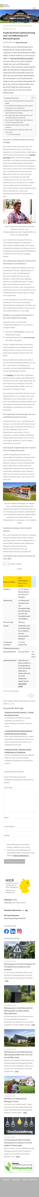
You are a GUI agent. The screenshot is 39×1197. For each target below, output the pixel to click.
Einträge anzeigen (15, 563)
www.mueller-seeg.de (22, 685)
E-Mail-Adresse (9, 826)
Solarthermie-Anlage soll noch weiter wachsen (17, 126)
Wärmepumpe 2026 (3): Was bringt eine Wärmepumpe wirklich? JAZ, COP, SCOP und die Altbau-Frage (18, 1054)
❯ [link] (34, 695)
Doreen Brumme (21, 42)
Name (6, 817)
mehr (7, 980)
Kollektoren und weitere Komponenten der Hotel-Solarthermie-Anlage (19, 111)
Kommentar (8, 787)
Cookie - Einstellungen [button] (29, 1179)
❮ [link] (27, 695)
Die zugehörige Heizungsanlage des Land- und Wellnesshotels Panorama (19, 116)
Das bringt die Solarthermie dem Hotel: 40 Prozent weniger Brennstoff (19, 121)
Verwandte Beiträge (14, 134)
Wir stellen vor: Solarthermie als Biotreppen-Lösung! (15, 1100)
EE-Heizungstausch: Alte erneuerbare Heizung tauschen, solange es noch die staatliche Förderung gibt (18, 1142)
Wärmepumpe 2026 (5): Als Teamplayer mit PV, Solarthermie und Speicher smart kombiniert (19, 966)
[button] (16, 581)
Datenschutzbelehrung (21, 855)
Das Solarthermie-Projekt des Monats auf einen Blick (18, 130)
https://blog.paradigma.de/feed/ (15, 918)
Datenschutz (16, 1179)
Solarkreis (10, 375)
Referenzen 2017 (9, 28)
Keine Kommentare (25, 25)
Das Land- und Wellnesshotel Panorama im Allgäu (19, 102)
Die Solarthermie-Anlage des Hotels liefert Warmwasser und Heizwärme (19, 106)
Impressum (6, 1179)
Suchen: (19, 568)
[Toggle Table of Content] (31, 98)
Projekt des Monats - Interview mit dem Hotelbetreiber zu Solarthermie (17, 751)
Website (7, 835)
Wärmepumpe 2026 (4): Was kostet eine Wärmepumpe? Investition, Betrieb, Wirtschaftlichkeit (18, 1010)
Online (10, 899)
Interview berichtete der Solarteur (21, 58)
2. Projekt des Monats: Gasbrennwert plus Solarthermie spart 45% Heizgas (18, 732)
